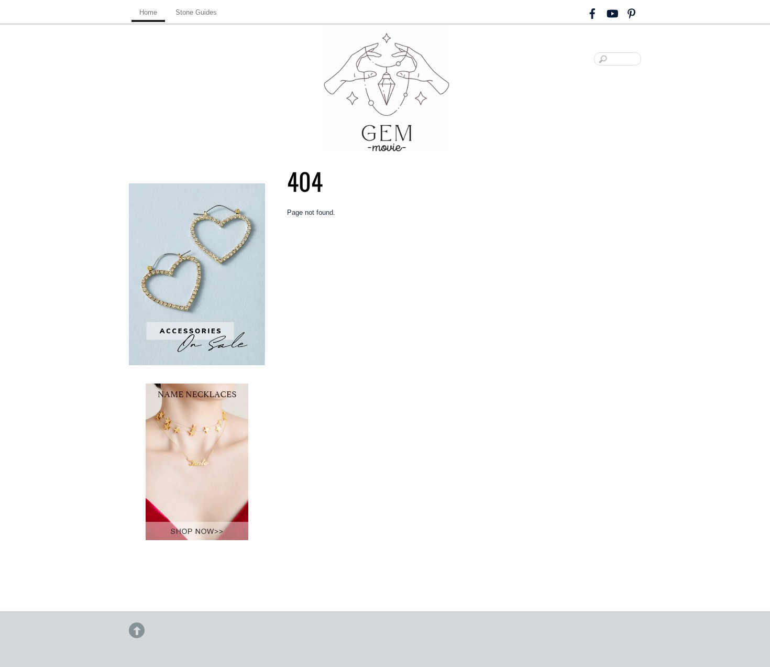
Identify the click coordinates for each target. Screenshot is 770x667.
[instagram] (611, 12)
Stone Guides (196, 12)
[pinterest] (631, 12)
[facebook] (592, 12)
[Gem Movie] (386, 143)
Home (148, 12)
